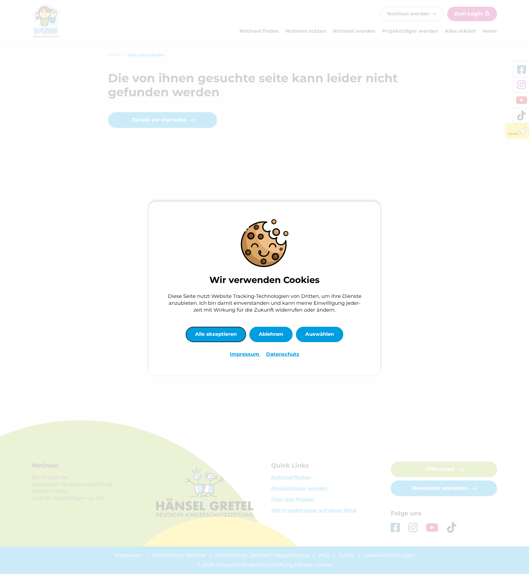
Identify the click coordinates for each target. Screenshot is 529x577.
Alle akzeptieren (216, 334)
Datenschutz (282, 354)
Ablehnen (271, 334)
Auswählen (319, 334)
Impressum (245, 354)
